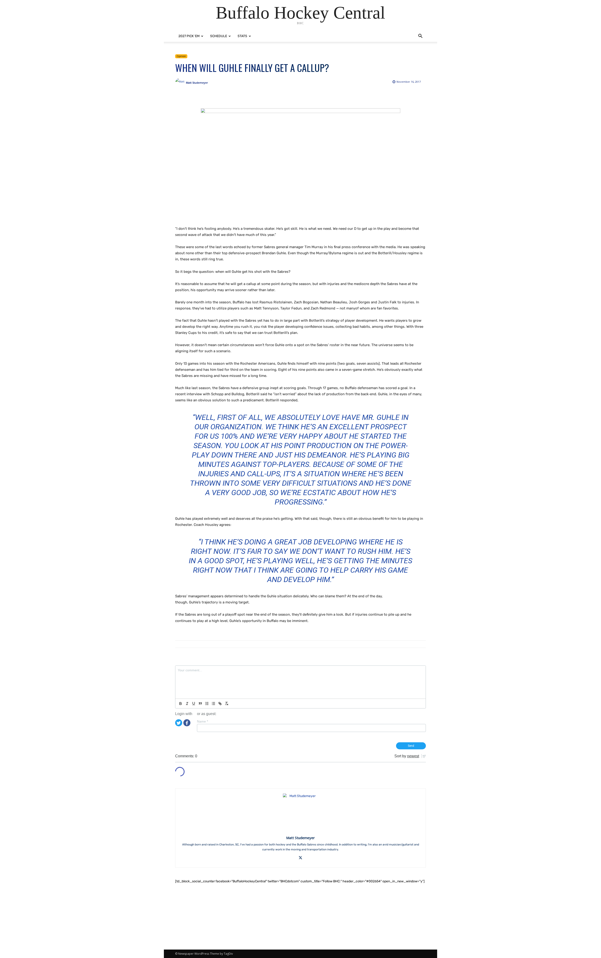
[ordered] (207, 703)
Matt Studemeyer (197, 82)
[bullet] (213, 703)
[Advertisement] (300, 917)
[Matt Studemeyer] (180, 82)
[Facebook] (186, 722)
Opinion (181, 56)
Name (202, 721)
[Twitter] (178, 722)
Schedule (218, 36)
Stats (242, 36)
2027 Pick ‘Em (189, 36)
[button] (420, 36)
